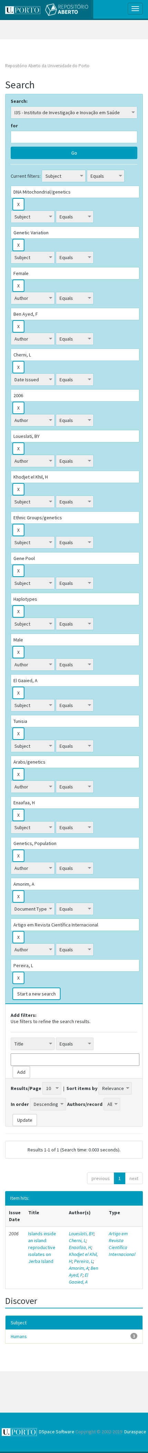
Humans (19, 1336)
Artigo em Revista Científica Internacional (122, 1243)
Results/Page (26, 1088)
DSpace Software (56, 1432)
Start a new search (36, 994)
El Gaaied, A (78, 1278)
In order (20, 1104)
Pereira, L (83, 1261)
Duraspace (135, 1432)
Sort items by (81, 1088)
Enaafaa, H (80, 1247)
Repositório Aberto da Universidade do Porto (47, 66)
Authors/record (85, 1104)
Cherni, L (77, 1240)
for (14, 125)
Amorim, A (78, 1268)
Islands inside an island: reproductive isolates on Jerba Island (42, 1247)
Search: (19, 101)
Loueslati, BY (81, 1233)
